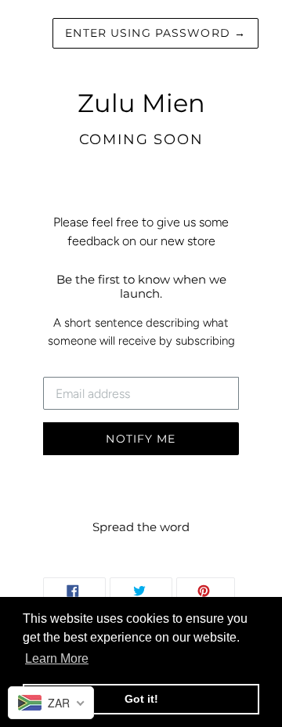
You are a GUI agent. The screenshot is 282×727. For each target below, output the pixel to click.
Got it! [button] (141, 699)
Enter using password (155, 33)
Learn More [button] (57, 658)
